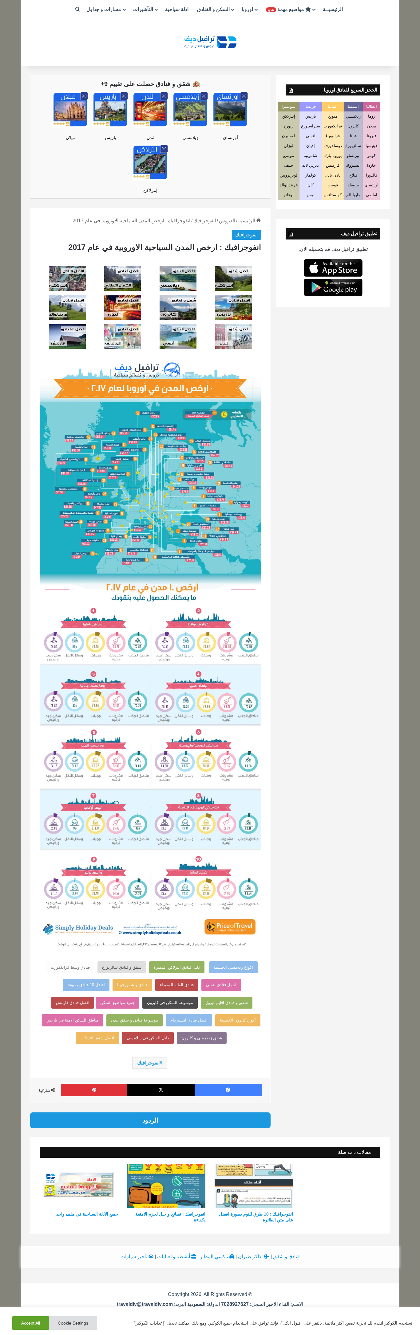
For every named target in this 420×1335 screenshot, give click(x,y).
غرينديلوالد (288, 185)
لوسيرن (288, 136)
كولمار (310, 175)
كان (310, 185)
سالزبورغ (353, 145)
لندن (150, 137)
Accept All (30, 1323)
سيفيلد (353, 185)
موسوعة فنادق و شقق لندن (134, 1020)
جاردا (371, 165)
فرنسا (311, 106)
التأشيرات (143, 9)
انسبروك (353, 165)
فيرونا (371, 136)
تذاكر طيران (251, 1256)
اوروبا (247, 9)
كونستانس (333, 195)
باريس (110, 137)
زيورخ (288, 126)
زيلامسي (190, 137)
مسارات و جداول (103, 9)
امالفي (371, 195)
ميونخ (332, 116)
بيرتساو (353, 155)
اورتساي (371, 185)
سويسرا (288, 106)
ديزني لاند (310, 165)
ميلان (70, 137)
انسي (310, 136)
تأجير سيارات (135, 1256)
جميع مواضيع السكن (117, 1002)
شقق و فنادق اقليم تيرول (226, 1002)
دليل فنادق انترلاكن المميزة (177, 967)
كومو (371, 155)
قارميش (332, 165)
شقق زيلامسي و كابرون (201, 1038)
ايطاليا (371, 106)
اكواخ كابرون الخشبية (238, 1020)
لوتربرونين (288, 175)
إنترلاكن (150, 190)
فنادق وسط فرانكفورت (70, 967)
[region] (210, 1321)
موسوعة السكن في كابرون (170, 1002)
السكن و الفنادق (213, 9)
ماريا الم (353, 195)
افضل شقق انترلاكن (97, 1038)
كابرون (353, 126)
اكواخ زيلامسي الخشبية (233, 967)
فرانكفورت (332, 126)
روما (371, 116)
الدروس (227, 220)
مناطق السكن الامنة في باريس (72, 1020)
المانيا (333, 106)
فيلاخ (353, 175)
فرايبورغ (333, 136)
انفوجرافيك (204, 220)
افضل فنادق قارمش (72, 1002)
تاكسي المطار (214, 1256)
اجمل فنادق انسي (221, 985)
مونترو (288, 155)
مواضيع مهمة (286, 9)
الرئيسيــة (333, 9)
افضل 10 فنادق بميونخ (86, 985)
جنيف (288, 165)
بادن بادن (333, 175)
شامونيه (310, 155)
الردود (150, 1120)
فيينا (353, 136)
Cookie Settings (73, 1323)
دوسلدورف (333, 145)
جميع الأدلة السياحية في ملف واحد (87, 1214)
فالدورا (371, 175)
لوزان (288, 145)
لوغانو (288, 195)
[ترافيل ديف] (210, 41)
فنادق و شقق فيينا (132, 985)
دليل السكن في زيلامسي (148, 1038)
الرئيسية (247, 220)
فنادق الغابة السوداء (177, 985)
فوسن (332, 185)
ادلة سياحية (176, 9)
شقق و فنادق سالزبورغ (121, 967)
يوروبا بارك (332, 155)
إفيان (310, 145)
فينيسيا (371, 145)
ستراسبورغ (310, 126)
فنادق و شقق (286, 1256)
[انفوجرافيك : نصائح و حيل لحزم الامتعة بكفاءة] (166, 1186)
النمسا (353, 106)
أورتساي (230, 137)
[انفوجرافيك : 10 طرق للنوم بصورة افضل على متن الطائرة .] (254, 1186)
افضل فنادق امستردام (189, 1020)
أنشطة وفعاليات (174, 1256)
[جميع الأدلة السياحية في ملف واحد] (79, 1186)
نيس (311, 195)
